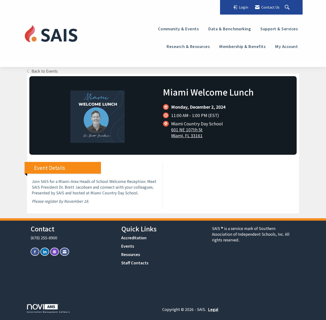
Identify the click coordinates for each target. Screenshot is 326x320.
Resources (130, 254)
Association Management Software (48, 312)
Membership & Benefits (242, 46)
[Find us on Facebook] (35, 252)
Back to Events (45, 71)
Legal (213, 309)
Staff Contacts (134, 263)
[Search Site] (288, 7)
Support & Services (279, 29)
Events (127, 246)
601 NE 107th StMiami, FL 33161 (187, 133)
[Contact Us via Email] (64, 252)
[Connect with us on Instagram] (54, 252)
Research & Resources (188, 46)
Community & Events (178, 29)
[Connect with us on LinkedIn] (44, 252)
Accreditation (134, 237)
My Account (286, 46)
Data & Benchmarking (229, 29)
